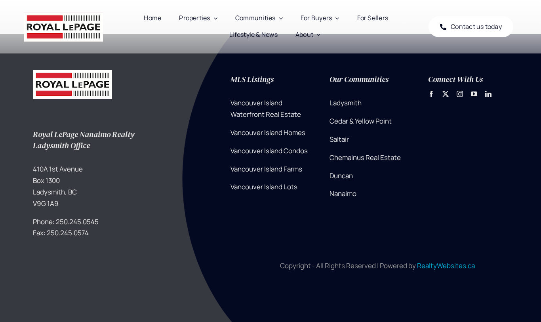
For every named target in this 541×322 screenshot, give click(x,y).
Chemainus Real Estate (365, 157)
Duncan (341, 175)
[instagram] (460, 94)
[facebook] (431, 94)
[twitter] (445, 94)
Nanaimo (343, 193)
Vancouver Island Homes (267, 132)
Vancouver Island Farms (266, 168)
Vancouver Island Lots (263, 186)
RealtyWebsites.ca (446, 265)
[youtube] (474, 94)
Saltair (339, 139)
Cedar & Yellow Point (361, 121)
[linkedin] (488, 94)
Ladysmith (346, 102)
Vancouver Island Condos (269, 150)
